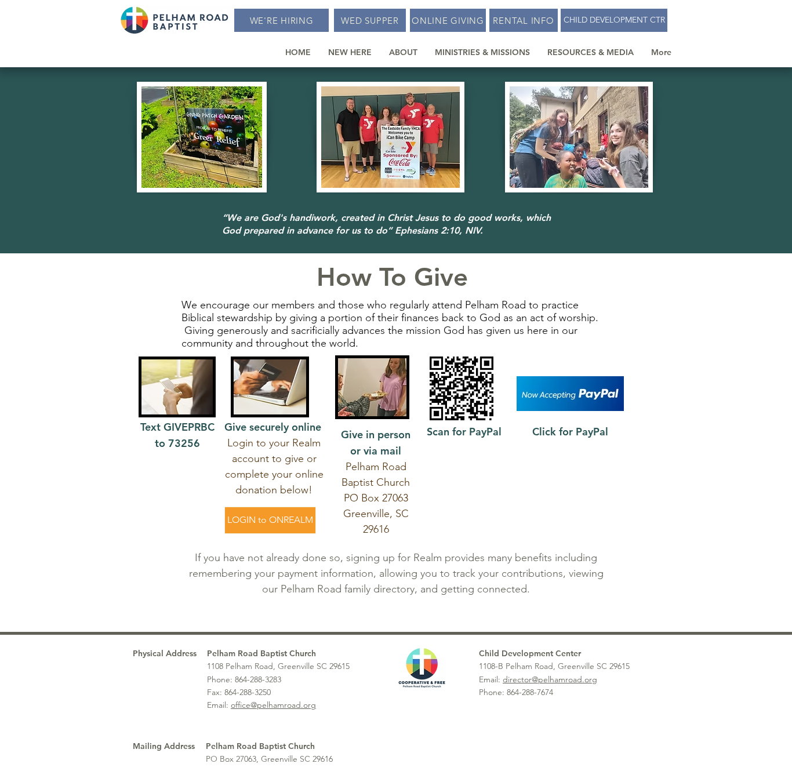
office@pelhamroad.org (273, 705)
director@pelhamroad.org (550, 679)
